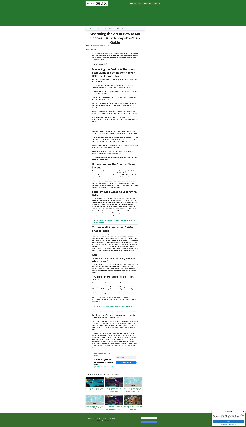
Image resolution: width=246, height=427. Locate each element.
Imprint (94, 420)
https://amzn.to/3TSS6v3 (103, 45)
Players (155, 3)
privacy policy (107, 366)
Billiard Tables (147, 3)
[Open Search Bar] (159, 3)
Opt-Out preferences (107, 420)
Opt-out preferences (224, 424)
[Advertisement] (123, 17)
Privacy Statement (232, 424)
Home (131, 3)
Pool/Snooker (137, 3)
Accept (228, 421)
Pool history (93, 28)
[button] (243, 411)
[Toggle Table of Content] (104, 64)
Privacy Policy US (99, 420)
